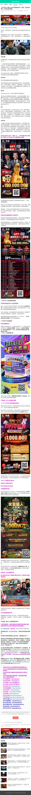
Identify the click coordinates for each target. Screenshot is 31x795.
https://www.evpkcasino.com (17, 697)
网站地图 (20, 792)
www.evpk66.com (15, 686)
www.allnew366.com (17, 702)
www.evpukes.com (14, 693)
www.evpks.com (15, 679)
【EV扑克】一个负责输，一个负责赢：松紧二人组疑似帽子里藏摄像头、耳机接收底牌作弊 (18, 779)
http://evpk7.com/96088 (18, 654)
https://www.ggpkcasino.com (17, 699)
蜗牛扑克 (15, 4)
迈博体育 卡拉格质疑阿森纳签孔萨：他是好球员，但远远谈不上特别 (18, 785)
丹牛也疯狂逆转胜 (13, 631)
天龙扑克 (20, 4)
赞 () (16, 717)
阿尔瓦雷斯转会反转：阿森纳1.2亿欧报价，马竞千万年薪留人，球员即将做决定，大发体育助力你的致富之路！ (18, 756)
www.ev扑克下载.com (14, 684)
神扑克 (10, 4)
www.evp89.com (10, 27)
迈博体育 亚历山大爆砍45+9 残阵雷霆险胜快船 (13, 722)
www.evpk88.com (16, 688)
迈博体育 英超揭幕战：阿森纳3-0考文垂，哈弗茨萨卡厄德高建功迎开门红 (18, 744)
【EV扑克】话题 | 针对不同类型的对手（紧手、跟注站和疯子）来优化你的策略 (15, 8)
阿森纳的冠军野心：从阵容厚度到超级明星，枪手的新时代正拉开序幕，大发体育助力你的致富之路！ (18, 762)
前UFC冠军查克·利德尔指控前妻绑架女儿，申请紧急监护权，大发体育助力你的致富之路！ (18, 749)
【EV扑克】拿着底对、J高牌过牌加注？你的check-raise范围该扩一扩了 (17, 773)
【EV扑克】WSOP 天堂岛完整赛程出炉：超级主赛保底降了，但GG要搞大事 (18, 767)
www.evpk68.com (15, 689)
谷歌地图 (16, 792)
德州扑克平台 (15, 1)
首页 (1, 4)
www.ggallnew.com (16, 708)
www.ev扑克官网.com (14, 682)
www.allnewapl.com (15, 706)
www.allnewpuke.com (18, 704)
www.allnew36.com (16, 700)
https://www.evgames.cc (16, 695)
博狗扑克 (6, 4)
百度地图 (23, 792)
